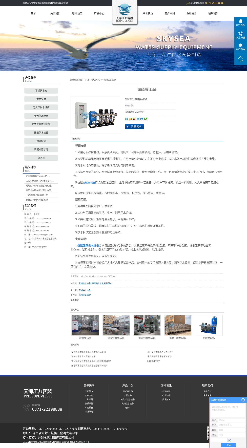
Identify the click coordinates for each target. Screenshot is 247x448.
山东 (64, 446)
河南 (46, 446)
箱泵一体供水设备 (178, 338)
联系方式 (207, 391)
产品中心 (99, 13)
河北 (50, 446)
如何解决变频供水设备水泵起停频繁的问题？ (91, 361)
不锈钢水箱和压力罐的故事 (83, 356)
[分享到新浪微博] (134, 119)
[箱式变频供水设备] (116, 325)
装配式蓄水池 (41, 149)
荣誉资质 (148, 13)
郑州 (59, 446)
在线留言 (192, 13)
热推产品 (27, 446)
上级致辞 (89, 399)
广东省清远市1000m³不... (37, 176)
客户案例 (170, 13)
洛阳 (73, 446)
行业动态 (166, 395)
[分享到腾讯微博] (138, 119)
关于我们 (55, 13)
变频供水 (108, 283)
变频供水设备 (41, 116)
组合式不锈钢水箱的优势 (37, 200)
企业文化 (89, 395)
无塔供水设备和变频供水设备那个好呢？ (89, 366)
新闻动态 (77, 13)
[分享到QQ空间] (130, 119)
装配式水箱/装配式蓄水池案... (39, 190)
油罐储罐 (41, 141)
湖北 (55, 446)
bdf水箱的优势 (153, 361)
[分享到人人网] (141, 119)
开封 (87, 446)
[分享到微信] (145, 119)
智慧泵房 (41, 99)
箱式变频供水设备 (41, 124)
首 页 (33, 13)
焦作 (82, 446)
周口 (77, 446)
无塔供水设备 (41, 132)
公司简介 (89, 391)
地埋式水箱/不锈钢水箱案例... (39, 186)
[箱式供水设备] (85, 325)
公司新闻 (166, 391)
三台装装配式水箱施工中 (37, 195)
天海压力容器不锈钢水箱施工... (40, 181)
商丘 (68, 446)
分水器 (41, 158)
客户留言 (207, 395)
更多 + (128, 408)
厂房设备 (89, 408)
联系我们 (213, 13)
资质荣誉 (89, 403)
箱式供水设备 (85, 338)
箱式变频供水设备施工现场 (159, 356)
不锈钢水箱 (41, 90)
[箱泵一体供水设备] (178, 325)
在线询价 (134, 126)
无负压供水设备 (41, 107)
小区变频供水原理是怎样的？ (160, 352)
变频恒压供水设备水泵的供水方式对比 (88, 352)
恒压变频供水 (97, 283)
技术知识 (166, 399)
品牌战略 (89, 412)
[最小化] (243, 400)
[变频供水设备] (209, 325)
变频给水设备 (85, 295)
